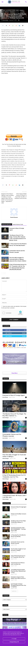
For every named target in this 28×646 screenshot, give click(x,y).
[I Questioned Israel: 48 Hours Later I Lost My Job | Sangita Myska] (15, 488)
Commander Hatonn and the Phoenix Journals (12, 435)
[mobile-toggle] (2, 2)
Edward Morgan (6, 417)
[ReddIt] (16, 25)
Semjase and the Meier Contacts (18, 513)
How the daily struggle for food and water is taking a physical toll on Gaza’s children (17, 259)
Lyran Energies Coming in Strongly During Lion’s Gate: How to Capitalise (18, 585)
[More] (22, 25)
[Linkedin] (19, 25)
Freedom (6, 5)
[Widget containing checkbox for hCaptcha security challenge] (12, 313)
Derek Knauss (5, 20)
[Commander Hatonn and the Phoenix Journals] (5, 252)
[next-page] (5, 273)
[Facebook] (2, 25)
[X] (6, 25)
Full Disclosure (8, 10)
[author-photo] (14, 215)
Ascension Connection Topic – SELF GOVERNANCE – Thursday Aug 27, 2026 (18, 529)
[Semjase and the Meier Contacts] (6, 515)
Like (25, 330)
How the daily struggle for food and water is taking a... (14, 455)
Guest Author (5, 438)
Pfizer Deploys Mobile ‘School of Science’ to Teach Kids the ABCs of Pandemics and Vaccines (21, 196)
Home (2, 5)
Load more (14, 591)
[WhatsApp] (12, 25)
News (3, 11)
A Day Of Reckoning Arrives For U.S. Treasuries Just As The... (14, 476)
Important (21, 10)
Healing (13, 10)
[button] (26, 2)
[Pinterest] (9, 25)
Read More (15, 373)
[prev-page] (2, 273)
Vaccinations (12, 11)
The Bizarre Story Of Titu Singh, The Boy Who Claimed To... (14, 415)
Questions (7, 11)
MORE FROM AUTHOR (18, 224)
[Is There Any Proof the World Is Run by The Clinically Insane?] (5, 245)
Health (17, 10)
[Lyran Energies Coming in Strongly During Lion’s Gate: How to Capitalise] (6, 585)
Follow (24, 333)
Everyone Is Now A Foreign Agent (14, 395)
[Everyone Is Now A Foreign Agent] (5, 229)
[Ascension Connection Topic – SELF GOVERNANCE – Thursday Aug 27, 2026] (6, 529)
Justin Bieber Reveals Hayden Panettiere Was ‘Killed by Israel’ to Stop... (18, 571)
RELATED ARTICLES (6, 224)
